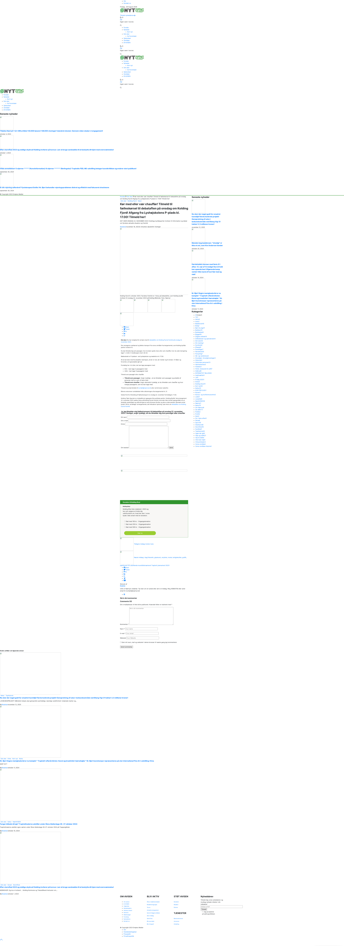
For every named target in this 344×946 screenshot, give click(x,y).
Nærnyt (198, 403)
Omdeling (176, 924)
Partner (176, 907)
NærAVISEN (200, 401)
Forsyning (199, 354)
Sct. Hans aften (201, 418)
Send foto (149, 918)
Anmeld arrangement (153, 910)
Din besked (125, 447)
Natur (140, 201)
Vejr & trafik (199, 438)
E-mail (123, 633)
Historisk (198, 360)
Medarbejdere (128, 908)
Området (6, 108)
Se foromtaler (11, 103)
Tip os (148, 907)
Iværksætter (200, 375)
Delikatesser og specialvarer (205, 339)
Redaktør (123, 227)
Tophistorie (200, 431)
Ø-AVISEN (7, 110)
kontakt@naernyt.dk (144, 388)
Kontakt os (127, 921)
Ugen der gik (200, 433)
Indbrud (198, 371)
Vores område (200, 444)
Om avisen (126, 902)
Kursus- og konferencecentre (205, 395)
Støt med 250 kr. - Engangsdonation (138, 524)
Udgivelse (126, 906)
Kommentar (124, 624)
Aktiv (197, 319)
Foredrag (126, 917)
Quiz (197, 416)
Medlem (176, 904)
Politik (197, 412)
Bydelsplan (199, 332)
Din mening (199, 343)
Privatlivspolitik (129, 936)
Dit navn (124, 417)
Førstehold (199, 351)
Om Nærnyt (199, 407)
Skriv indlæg (150, 915)
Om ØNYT (199, 410)
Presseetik (127, 934)
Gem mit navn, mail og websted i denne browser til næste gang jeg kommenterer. (149, 642)
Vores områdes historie (203, 446)
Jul (196, 377)
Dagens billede (201, 336)
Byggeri (198, 334)
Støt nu (140, 533)
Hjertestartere (200, 364)
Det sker (6, 101)
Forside (6, 95)
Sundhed (198, 429)
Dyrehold (198, 345)
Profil (197, 414)
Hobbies (198, 367)
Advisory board (128, 910)
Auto (197, 321)
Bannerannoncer (178, 918)
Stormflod (199, 427)
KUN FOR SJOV (200, 390)
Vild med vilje (200, 440)
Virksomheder (200, 442)
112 (196, 317)
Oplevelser (7, 105)
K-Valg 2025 (199, 379)
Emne (123, 424)
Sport (198, 422)
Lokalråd (198, 399)
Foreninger (199, 349)
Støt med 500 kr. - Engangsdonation (138, 527)
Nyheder (6, 97)
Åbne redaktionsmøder (153, 902)
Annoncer (176, 921)
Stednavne (199, 425)
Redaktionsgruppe (152, 904)
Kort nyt (10, 99)
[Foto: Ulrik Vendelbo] (141, 305)
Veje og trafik (200, 435)
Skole (197, 420)
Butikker (198, 330)
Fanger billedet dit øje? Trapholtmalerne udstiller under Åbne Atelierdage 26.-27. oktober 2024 (38, 824)
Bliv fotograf (150, 924)
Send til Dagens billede (153, 913)
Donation (176, 902)
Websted (123, 638)
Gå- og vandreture (202, 356)
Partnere (126, 912)
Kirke (197, 382)
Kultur (198, 388)
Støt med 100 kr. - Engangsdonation (138, 521)
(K (196, 315)
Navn (122, 629)
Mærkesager (127, 914)
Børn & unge (200, 328)
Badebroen (199, 324)
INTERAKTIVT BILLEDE (203, 373)
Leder (197, 397)
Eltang (198, 347)
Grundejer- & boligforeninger (205, 358)
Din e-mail (124, 421)
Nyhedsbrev (127, 919)
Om (125, 930)
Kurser (197, 392)
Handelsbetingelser (130, 932)
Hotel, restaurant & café (203, 369)
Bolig (197, 326)
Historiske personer (202, 362)
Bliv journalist (150, 921)
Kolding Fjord (132, 201)
